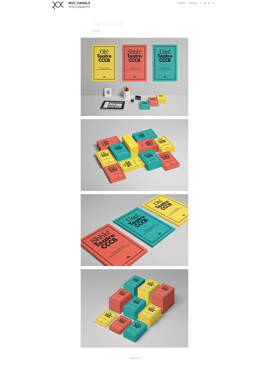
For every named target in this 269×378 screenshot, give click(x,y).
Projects (193, 3)
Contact (181, 3)
